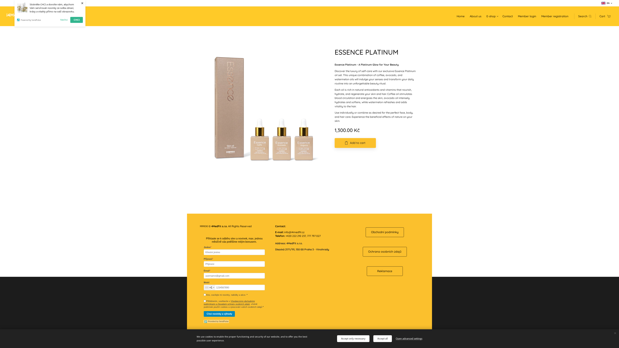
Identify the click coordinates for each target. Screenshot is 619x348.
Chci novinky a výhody (219, 313)
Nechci (64, 19)
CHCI (77, 19)
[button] (584, 16)
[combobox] (209, 287)
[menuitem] (461, 16)
